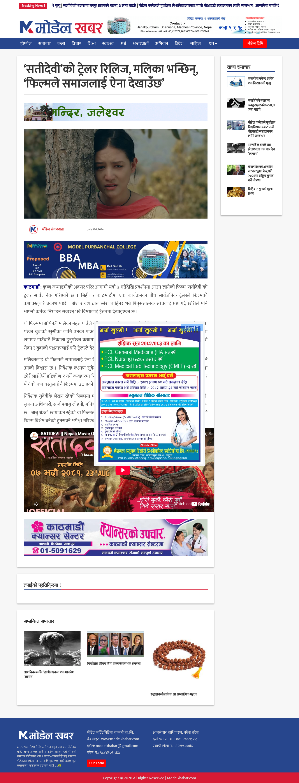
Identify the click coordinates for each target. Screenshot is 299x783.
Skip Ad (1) (192, 327)
